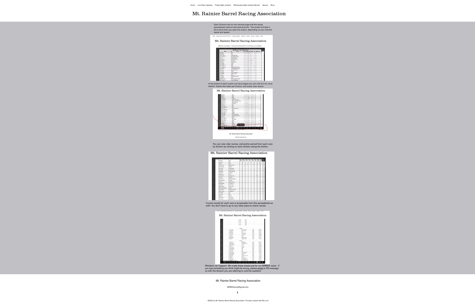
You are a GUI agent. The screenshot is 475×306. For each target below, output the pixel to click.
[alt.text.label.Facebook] (237, 292)
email (260, 268)
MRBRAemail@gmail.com (238, 287)
